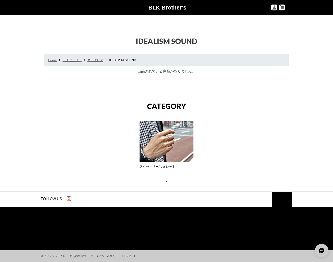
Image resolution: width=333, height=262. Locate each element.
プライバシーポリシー (104, 256)
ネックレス (95, 60)
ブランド (85, 230)
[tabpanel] (166, 146)
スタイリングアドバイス (142, 230)
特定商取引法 (78, 256)
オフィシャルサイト (53, 256)
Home (52, 60)
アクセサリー (72, 60)
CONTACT (128, 256)
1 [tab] (168, 181)
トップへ (282, 201)
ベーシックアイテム (57, 230)
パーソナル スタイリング (187, 230)
